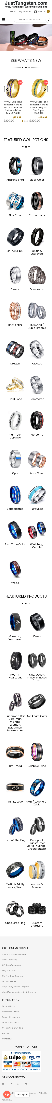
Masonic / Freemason (15, 637)
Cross (37, 636)
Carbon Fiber (15, 251)
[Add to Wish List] (20, 87)
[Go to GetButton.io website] (7, 1100)
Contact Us (7, 1038)
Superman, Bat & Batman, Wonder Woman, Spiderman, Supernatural (15, 723)
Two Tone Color (15, 544)
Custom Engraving (36, 924)
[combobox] (32, 20)
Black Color (37, 180)
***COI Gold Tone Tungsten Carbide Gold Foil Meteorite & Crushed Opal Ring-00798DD (13, 107)
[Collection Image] (15, 165)
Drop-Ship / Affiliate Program (15, 986)
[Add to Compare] (20, 94)
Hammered (37, 399)
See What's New (26, 60)
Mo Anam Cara (37, 716)
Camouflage (37, 215)
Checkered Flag (15, 923)
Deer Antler (15, 325)
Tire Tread (15, 766)
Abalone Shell (15, 180)
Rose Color (37, 473)
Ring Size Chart (9, 970)
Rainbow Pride (37, 766)
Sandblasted (15, 509)
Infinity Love (15, 801)
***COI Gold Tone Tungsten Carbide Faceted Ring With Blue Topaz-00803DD (39, 107)
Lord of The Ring (15, 840)
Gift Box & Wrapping (11, 965)
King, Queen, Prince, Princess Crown (37, 677)
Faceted (37, 363)
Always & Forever (37, 886)
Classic (15, 289)
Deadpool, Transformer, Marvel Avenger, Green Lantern (37, 844)
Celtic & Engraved (37, 252)
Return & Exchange (11, 1017)
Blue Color (15, 215)
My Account (25, 11)
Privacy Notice (8, 1006)
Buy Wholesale (9, 981)
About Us (6, 1033)
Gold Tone (15, 399)
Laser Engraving (9, 959)
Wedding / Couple (37, 545)
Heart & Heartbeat (15, 676)
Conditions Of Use (10, 1011)
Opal (15, 473)
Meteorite (37, 434)
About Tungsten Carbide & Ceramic (19, 992)
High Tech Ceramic (15, 436)
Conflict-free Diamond (12, 976)
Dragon (15, 363)
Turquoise (36, 509)
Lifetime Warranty (10, 1022)
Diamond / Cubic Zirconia (37, 326)
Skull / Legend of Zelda (36, 803)
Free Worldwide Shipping (14, 954)
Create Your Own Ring (12, 1027)
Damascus (37, 289)
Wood (15, 583)
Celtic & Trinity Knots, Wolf (15, 886)
